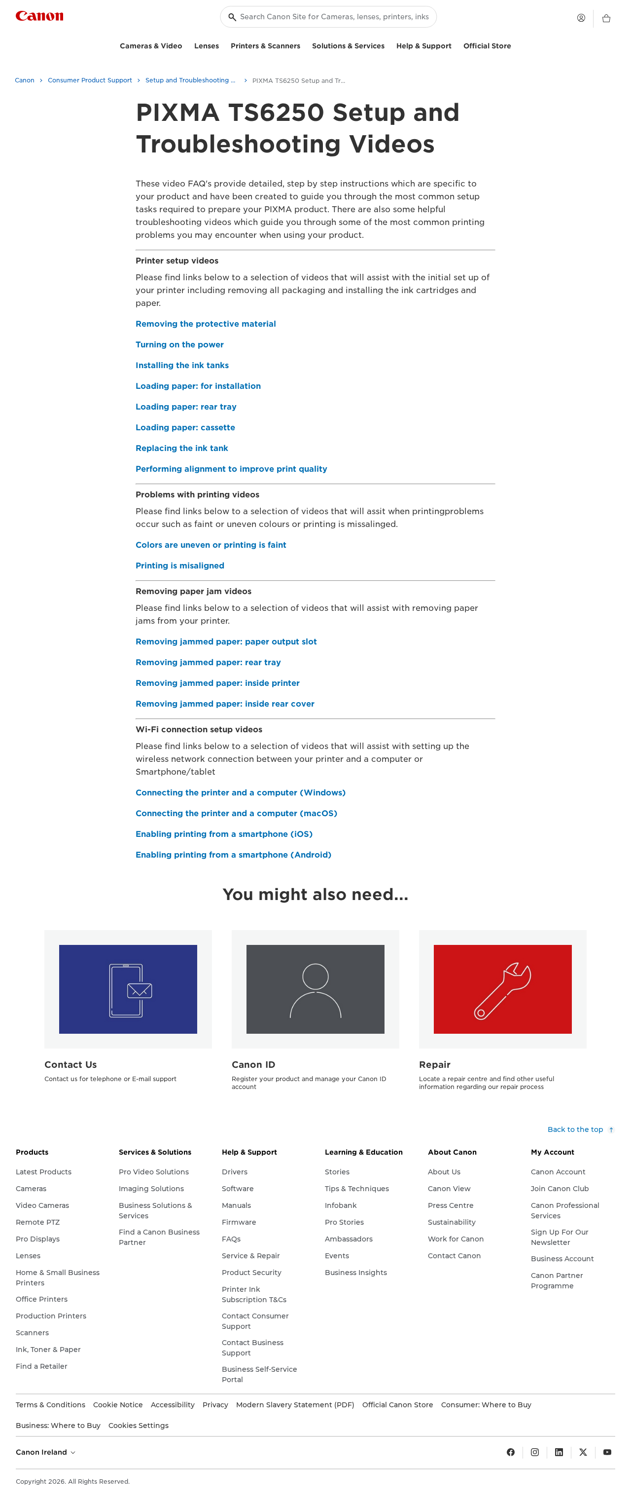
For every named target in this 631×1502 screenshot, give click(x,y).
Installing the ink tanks (182, 365)
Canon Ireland (42, 1452)
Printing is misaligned (180, 565)
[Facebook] (511, 1453)
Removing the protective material (206, 324)
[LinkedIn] (559, 1453)
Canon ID (254, 1064)
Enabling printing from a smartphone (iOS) (224, 834)
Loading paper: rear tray (186, 407)
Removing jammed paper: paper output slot (226, 641)
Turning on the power (180, 344)
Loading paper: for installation (198, 386)
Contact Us (70, 1064)
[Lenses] (223, 44)
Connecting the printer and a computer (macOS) (237, 813)
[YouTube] (607, 1453)
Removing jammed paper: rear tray (208, 662)
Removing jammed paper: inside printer (218, 683)
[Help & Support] (455, 44)
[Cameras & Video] (186, 44)
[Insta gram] (535, 1453)
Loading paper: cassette (185, 427)
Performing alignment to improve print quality (231, 469)
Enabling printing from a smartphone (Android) (234, 855)
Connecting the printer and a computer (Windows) (241, 792)
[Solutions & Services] (388, 44)
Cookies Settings (138, 1425)
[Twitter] (583, 1453)
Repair (435, 1064)
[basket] (606, 19)
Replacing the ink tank (182, 448)
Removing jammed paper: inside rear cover (225, 704)
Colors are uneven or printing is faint (211, 545)
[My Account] (581, 18)
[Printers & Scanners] (304, 44)
